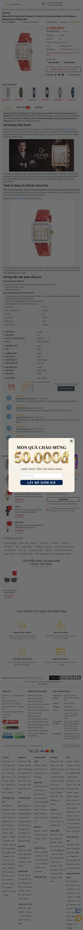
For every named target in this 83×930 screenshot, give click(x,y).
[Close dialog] (71, 441)
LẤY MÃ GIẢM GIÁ (41, 482)
